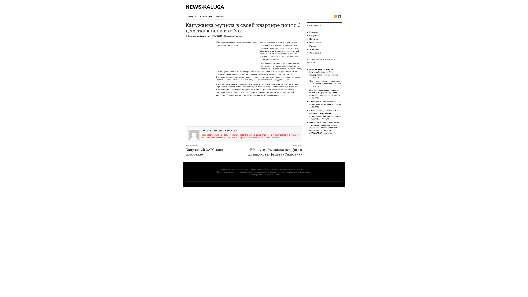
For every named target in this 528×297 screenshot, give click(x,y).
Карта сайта (206, 17)
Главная (192, 17)
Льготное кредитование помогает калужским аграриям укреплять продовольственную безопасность (324, 92)
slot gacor (227, 134)
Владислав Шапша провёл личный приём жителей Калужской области (325, 103)
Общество (314, 35)
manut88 (295, 134)
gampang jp (285, 134)
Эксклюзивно (205, 36)
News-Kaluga (205, 7)
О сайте (220, 17)
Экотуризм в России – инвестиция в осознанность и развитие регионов (325, 82)
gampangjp (217, 134)
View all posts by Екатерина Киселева (263, 137)
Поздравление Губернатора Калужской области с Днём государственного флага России (323, 72)
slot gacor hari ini (227, 137)
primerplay (215, 137)
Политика (313, 39)
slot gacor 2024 (259, 134)
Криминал (313, 32)
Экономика (314, 49)
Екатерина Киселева (233, 36)
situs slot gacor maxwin (242, 134)
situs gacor (207, 134)
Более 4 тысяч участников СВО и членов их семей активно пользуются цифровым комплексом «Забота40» (325, 114)
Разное (312, 45)
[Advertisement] (198, 82)
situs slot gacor (273, 134)
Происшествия (193, 36)
